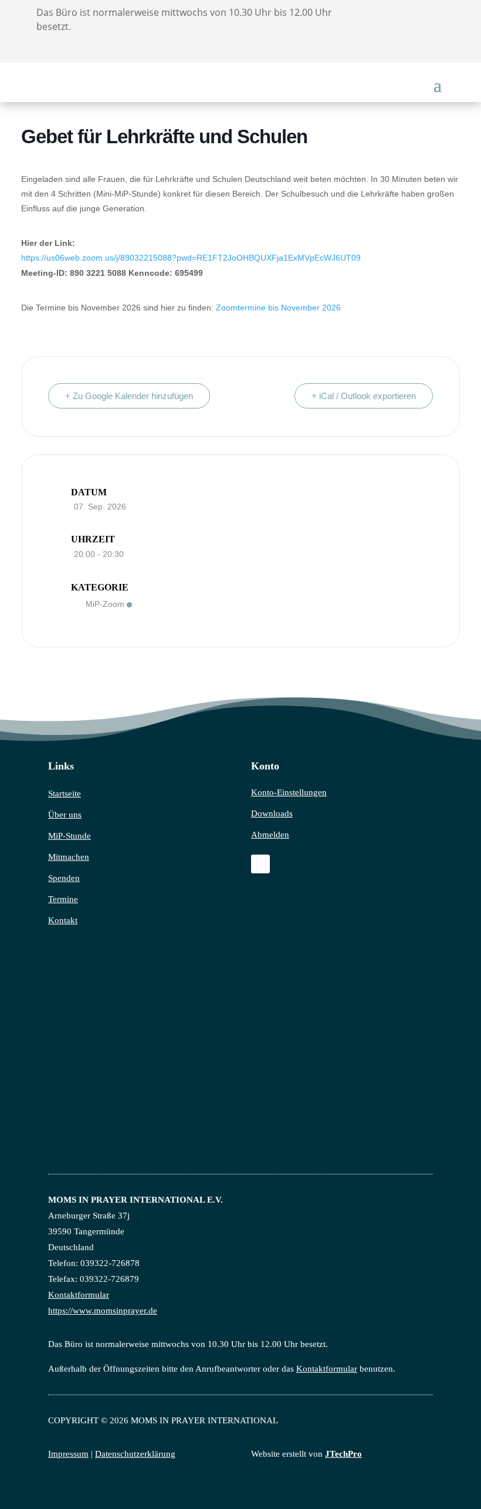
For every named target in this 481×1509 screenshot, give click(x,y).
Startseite (64, 793)
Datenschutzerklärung (135, 1454)
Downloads (272, 813)
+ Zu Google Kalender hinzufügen (129, 396)
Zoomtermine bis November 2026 (278, 307)
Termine (63, 899)
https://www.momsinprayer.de (102, 1310)
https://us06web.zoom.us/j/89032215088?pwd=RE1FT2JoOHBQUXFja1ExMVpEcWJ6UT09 (191, 257)
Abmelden (270, 834)
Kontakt (62, 920)
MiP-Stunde (69, 835)
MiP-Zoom (105, 604)
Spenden (64, 878)
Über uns (65, 814)
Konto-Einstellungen (289, 792)
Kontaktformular (78, 1294)
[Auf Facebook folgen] (260, 864)
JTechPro (343, 1454)
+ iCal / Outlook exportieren (363, 396)
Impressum (68, 1454)
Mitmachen (68, 857)
